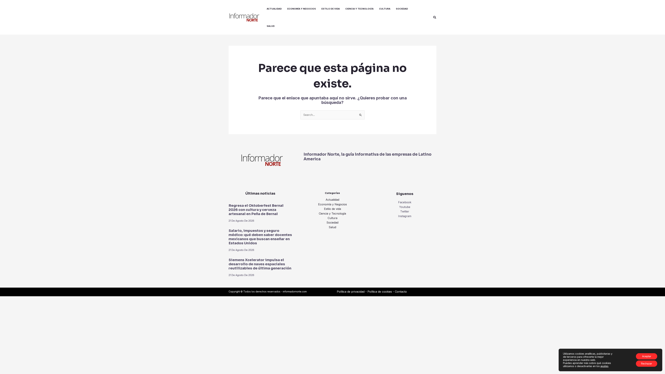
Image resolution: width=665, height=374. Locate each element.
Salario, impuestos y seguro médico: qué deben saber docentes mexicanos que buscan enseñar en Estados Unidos (260, 237)
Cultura (332, 218)
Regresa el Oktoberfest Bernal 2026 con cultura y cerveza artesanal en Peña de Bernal (256, 209)
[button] (434, 17)
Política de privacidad (351, 291)
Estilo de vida (332, 209)
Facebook (404, 202)
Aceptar (646, 356)
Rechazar (646, 363)
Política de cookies (379, 291)
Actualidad (332, 199)
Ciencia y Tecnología (332, 213)
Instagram (404, 216)
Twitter (404, 211)
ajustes (604, 366)
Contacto (401, 291)
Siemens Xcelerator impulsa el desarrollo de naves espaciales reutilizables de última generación (260, 264)
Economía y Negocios (332, 204)
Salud (332, 227)
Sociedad (332, 222)
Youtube (404, 207)
